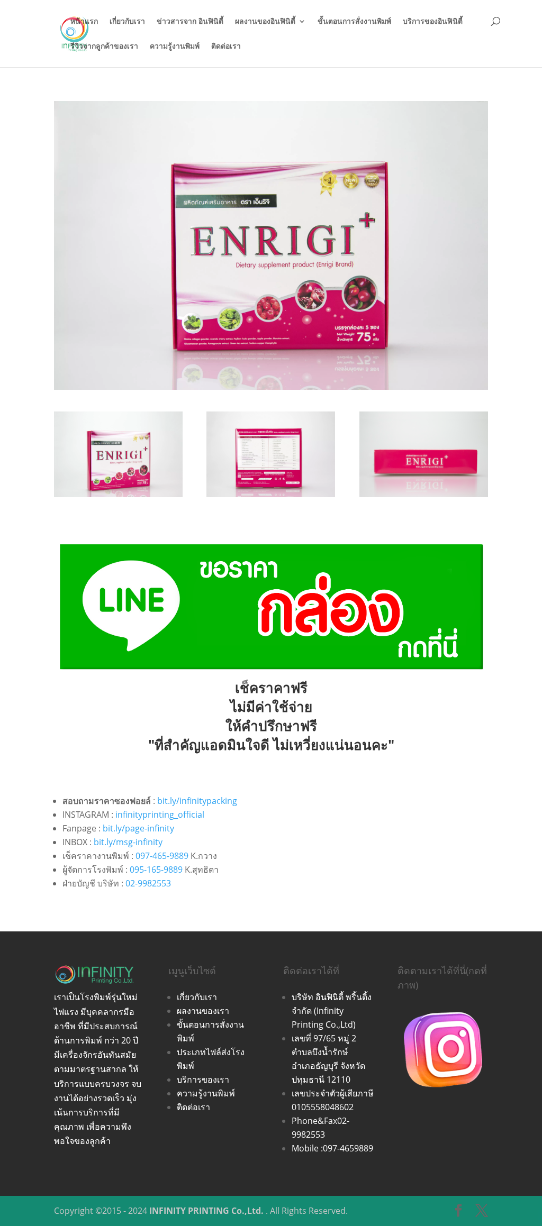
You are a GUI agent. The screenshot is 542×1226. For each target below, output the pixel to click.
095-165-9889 (156, 869)
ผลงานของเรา (203, 1011)
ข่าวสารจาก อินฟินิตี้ (190, 21)
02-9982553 (148, 883)
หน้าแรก (84, 21)
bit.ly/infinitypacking (197, 801)
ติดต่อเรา (226, 46)
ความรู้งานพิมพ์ (175, 46)
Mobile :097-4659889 (332, 1148)
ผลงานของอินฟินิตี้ (265, 21)
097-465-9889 (162, 856)
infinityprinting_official (159, 814)
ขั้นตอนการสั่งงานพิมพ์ (354, 21)
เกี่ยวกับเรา (127, 21)
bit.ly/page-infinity (138, 828)
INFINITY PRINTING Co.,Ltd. (206, 1210)
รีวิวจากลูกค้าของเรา (104, 46)
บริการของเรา (203, 1079)
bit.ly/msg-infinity (128, 842)
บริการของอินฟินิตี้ (433, 21)
